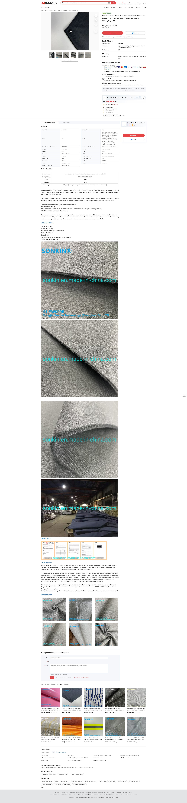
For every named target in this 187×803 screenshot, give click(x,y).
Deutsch (90, 794)
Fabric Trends (67, 784)
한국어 (105, 794)
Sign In (104, 116)
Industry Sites (103, 792)
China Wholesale (87, 792)
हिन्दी (113, 794)
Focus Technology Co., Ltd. (84, 797)
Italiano (86, 794)
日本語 (109, 794)
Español (64, 794)
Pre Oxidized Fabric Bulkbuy (79, 784)
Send (52, 677)
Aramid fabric (70, 755)
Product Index (118, 792)
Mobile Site (125, 792)
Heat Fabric (112, 781)
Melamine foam (44, 760)
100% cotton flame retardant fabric (49, 757)
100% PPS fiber (44, 755)
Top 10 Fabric (57, 784)
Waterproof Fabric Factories (61, 781)
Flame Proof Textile (63, 774)
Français (74, 794)
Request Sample (129, 37)
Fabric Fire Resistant (46, 784)
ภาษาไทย (117, 794)
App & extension (128, 7)
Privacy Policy (115, 797)
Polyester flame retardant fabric (74, 760)
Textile (46, 10)
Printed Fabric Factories (76, 781)
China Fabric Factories (47, 781)
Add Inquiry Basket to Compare (70, 61)
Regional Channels (110, 792)
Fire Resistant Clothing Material (49, 774)
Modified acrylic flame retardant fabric (102, 755)
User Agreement (102, 797)
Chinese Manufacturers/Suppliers (76, 792)
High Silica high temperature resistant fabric (77, 757)
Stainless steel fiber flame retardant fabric (129, 755)
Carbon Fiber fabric (124, 757)
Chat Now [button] (136, 33)
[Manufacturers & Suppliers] (49, 3)
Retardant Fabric (122, 781)
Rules (145, 7)
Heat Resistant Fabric (133, 781)
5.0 (128, 125)
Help (120, 7)
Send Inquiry (113, 33)
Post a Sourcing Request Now (81, 677)
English (59, 794)
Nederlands (96, 794)
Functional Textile (52, 10)
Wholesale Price (95, 792)
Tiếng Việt (127, 794)
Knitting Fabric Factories (90, 781)
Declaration (108, 797)
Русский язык (80, 794)
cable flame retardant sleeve (100, 760)
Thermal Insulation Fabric (73, 10)
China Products (65, 792)
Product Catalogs (61, 752)
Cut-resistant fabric (98, 757)
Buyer (112, 7)
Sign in (144, 4)
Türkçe (122, 794)
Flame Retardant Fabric (62, 10)
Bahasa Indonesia (134, 794)
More (42, 787)
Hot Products (57, 792)
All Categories (46, 7)
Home (42, 10)
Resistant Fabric (103, 781)
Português (69, 794)
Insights (130, 792)
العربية (101, 794)
